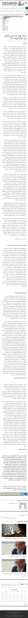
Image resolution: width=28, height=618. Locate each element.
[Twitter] (13, 614)
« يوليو (25, 604)
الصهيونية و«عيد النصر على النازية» (17, 556)
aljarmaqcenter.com (17, 612)
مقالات (16, 10)
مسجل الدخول (10, 584)
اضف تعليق (9, 40)
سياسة (20, 10)
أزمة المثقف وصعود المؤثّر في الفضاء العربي (15, 538)
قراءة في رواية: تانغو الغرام (9, 517)
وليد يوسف (23, 40)
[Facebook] (15, 614)
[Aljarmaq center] (13, 3)
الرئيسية (25, 10)
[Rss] (16, 614)
